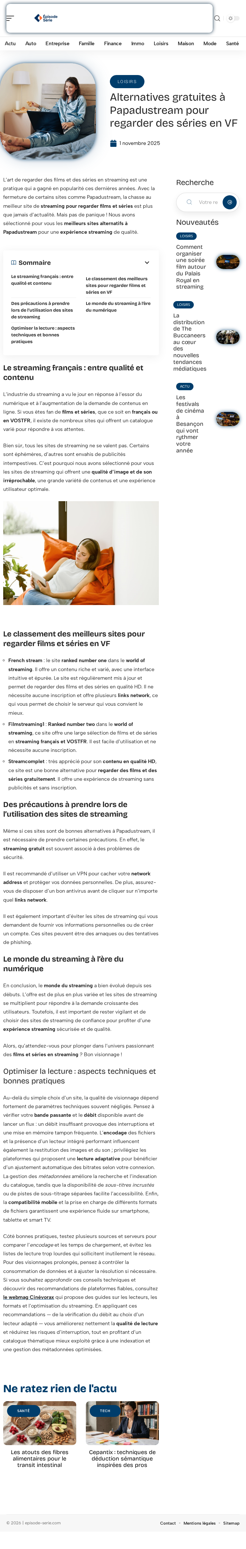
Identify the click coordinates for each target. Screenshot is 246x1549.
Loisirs (127, 81)
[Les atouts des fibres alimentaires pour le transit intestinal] (39, 1423)
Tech (105, 1411)
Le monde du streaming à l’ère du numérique (118, 307)
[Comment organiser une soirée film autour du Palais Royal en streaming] (228, 262)
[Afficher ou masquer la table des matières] (101, 262)
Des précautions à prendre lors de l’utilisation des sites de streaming (42, 310)
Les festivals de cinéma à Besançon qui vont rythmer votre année (190, 424)
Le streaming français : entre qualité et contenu (42, 280)
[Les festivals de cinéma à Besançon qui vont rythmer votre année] (228, 419)
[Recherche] (217, 18)
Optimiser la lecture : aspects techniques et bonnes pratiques (43, 334)
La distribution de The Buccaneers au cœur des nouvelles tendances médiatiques (190, 342)
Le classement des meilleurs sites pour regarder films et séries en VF (117, 285)
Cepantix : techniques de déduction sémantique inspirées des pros (122, 1459)
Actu (185, 386)
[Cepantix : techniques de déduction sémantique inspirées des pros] (122, 1423)
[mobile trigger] (11, 18)
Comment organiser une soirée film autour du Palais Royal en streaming (191, 266)
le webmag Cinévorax (28, 1297)
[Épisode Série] (46, 18)
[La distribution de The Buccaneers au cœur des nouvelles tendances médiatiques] (228, 337)
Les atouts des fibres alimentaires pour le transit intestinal (40, 1459)
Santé (23, 1411)
